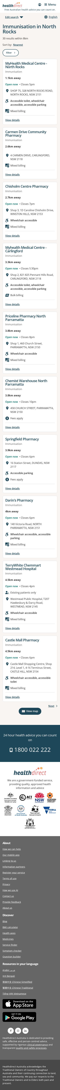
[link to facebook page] (11, 1031)
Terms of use (9, 878)
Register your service (14, 872)
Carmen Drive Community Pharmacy (25, 133)
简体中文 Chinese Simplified (17, 981)
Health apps (9, 933)
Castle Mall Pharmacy (22, 640)
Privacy (6, 884)
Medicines (8, 939)
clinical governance (37, 1044)
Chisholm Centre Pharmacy (26, 186)
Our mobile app (11, 854)
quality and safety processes (31, 1047)
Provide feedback (12, 901)
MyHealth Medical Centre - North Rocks (26, 65)
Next (51, 706)
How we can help (12, 849)
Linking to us (9, 860)
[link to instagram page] (18, 1031)
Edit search (12, 17)
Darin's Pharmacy (19, 500)
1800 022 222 (32, 750)
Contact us (8, 896)
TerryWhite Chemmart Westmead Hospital (23, 567)
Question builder (12, 956)
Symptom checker (12, 950)
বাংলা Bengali (9, 976)
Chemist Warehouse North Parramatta (26, 382)
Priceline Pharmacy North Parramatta (25, 318)
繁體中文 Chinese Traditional (18, 987)
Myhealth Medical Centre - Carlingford (25, 249)
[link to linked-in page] (25, 1031)
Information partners (14, 866)
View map (33, 711)
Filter (12, 53)
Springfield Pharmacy (22, 439)
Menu (52, 4)
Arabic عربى (9, 970)
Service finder (10, 944)
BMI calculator (10, 927)
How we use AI (10, 890)
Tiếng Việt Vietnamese (14, 993)
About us (7, 907)
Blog (5, 921)
